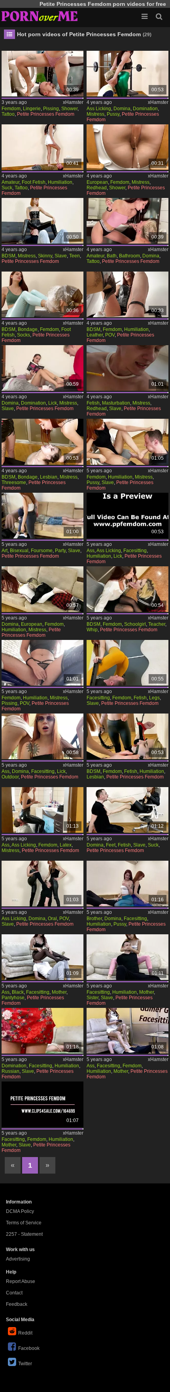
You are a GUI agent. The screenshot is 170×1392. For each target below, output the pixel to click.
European (97, 182)
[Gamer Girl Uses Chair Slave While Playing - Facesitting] (42, 1104)
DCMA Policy (20, 1211)
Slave (61, 256)
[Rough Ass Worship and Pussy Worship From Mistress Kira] (127, 515)
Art (5, 550)
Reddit (25, 1333)
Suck (7, 187)
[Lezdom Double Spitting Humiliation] (127, 736)
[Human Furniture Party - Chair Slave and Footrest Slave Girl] (42, 515)
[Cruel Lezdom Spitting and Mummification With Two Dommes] (42, 441)
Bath (112, 256)
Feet (110, 845)
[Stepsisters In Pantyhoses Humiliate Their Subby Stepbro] (127, 883)
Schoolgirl (135, 624)
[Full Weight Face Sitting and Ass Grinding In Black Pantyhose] (42, 957)
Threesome (14, 482)
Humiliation (60, 182)
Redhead (97, 187)
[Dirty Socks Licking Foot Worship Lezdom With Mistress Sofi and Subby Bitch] (42, 294)
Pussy (113, 114)
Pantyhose (13, 997)
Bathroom (129, 256)
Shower (69, 108)
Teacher (156, 624)
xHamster (73, 102)
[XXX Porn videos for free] (39, 16)
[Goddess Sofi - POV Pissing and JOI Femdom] (42, 663)
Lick (52, 403)
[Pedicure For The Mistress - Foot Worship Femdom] (42, 368)
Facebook (29, 1348)
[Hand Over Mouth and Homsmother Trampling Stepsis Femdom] (127, 957)
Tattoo (8, 114)
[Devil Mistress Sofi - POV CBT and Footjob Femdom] (127, 294)
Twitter (25, 1363)
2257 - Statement (24, 1234)
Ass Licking (99, 108)
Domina (121, 108)
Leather (95, 335)
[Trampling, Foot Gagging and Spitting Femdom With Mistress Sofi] (42, 147)
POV (110, 335)
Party (60, 550)
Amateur (10, 182)
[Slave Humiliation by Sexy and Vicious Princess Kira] (127, 441)
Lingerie (32, 108)
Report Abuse (20, 1281)
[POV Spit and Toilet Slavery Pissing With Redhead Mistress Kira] (127, 147)
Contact (14, 1293)
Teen (74, 256)
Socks (23, 335)
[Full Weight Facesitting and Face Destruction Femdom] (127, 663)
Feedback (16, 1304)
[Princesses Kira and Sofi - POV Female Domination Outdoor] (42, 736)
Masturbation (116, 403)
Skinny (45, 256)
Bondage (28, 329)
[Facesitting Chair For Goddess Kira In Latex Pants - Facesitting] (42, 810)
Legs (154, 698)
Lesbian (48, 477)
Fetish (93, 403)
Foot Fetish (33, 182)
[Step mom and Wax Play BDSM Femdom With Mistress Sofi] (127, 368)
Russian (10, 1071)
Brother (94, 918)
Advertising (18, 1259)
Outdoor (10, 777)
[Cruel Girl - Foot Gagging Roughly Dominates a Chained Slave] (127, 810)
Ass (90, 550)
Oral (52, 918)
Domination (145, 108)
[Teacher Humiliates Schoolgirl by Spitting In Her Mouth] (127, 589)
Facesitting (135, 550)
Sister (92, 997)
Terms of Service (24, 1223)
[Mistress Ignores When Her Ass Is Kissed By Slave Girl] (42, 589)
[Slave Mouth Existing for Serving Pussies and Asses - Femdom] (42, 883)
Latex (66, 845)
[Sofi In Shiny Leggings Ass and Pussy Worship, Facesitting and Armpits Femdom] (127, 73)
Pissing (51, 108)
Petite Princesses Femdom (45, 114)
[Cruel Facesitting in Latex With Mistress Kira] (42, 221)
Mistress (95, 114)
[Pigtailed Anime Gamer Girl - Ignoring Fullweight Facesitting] (127, 1031)
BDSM (8, 256)
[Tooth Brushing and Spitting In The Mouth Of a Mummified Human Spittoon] (127, 221)
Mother (59, 992)
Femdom (11, 108)
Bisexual (19, 550)
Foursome (42, 550)
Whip (92, 629)
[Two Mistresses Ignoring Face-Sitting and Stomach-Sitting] (42, 1031)
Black (18, 992)
